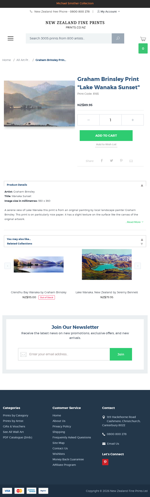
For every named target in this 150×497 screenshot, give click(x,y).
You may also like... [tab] (19, 238)
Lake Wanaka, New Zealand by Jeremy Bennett (107, 292)
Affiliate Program (64, 465)
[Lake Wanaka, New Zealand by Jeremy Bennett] (107, 265)
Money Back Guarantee (68, 459)
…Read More (133, 222)
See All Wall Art (13, 432)
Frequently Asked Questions (72, 437)
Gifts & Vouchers (14, 426)
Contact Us (60, 448)
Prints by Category (15, 415)
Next (138, 266)
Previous (7, 266)
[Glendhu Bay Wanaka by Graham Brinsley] (38, 265)
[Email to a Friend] (131, 160)
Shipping (59, 432)
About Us (59, 421)
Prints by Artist (13, 421)
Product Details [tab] (17, 184)
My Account (109, 11)
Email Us (113, 443)
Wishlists (59, 454)
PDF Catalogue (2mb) (17, 437)
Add (106, 136)
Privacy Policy (62, 426)
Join (121, 354)
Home (57, 415)
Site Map (59, 443)
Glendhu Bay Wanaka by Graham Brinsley (38, 292)
